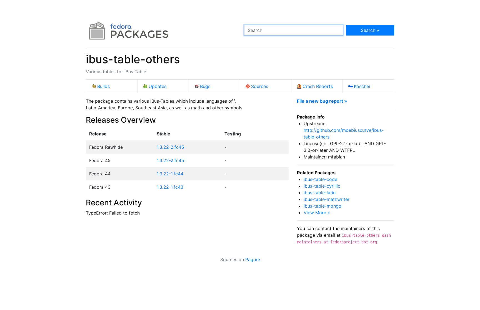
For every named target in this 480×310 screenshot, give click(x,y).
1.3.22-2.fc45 (170, 147)
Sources (259, 86)
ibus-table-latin (320, 192)
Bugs (205, 86)
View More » (317, 212)
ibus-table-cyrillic (322, 186)
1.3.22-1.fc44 (170, 174)
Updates (157, 86)
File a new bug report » (322, 101)
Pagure (252, 259)
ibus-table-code (320, 179)
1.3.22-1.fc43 (170, 187)
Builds (103, 86)
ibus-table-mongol (323, 206)
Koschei (362, 86)
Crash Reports (317, 86)
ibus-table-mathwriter (326, 199)
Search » (370, 30)
